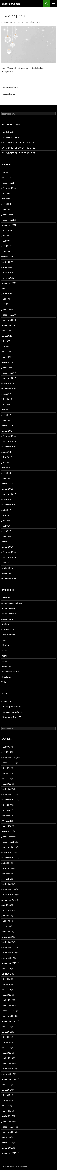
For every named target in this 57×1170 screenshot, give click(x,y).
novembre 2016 (8, 557)
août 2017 (6, 510)
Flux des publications (11, 706)
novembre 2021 (8, 272)
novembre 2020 (8, 320)
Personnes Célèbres (10, 671)
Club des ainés (7, 629)
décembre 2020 (8, 314)
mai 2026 (5, 172)
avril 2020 (6, 351)
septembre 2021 (8, 283)
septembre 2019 (8, 388)
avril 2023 (6, 204)
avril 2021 (6, 304)
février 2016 (7, 568)
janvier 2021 (7, 309)
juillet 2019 (6, 399)
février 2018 (7, 483)
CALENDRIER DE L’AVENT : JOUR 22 (18, 153)
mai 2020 (5, 346)
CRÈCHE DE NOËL (36, 22)
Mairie (4, 650)
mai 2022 (5, 241)
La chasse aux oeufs (10, 137)
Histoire (5, 645)
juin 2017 (5, 520)
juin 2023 (5, 193)
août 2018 (6, 452)
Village (4, 682)
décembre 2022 (8, 219)
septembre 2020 (8, 325)
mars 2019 (6, 420)
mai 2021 (5, 299)
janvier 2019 (7, 431)
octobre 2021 (7, 278)
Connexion (6, 701)
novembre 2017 (8, 494)
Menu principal (53, 3)
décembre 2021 (8, 267)
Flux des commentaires (11, 712)
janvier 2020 (7, 367)
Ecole (3, 640)
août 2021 (6, 288)
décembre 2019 (8, 372)
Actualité (5, 597)
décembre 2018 (8, 436)
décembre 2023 (8, 188)
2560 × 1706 (23, 22)
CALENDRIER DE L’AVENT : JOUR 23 (18, 148)
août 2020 (6, 330)
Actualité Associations (11, 603)
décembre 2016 (8, 552)
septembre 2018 (8, 446)
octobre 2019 (7, 383)
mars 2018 (6, 478)
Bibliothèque (7, 624)
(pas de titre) (7, 132)
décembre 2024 (8, 183)
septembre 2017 (8, 504)
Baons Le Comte (10, 3)
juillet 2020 (6, 336)
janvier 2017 (7, 547)
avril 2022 (6, 246)
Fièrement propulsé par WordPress (14, 1166)
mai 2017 (5, 525)
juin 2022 (5, 235)
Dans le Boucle (8, 634)
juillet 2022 (6, 230)
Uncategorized (8, 677)
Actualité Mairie (8, 613)
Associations (7, 619)
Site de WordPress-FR (11, 717)
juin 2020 (5, 341)
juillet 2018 (6, 457)
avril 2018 (6, 473)
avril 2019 (6, 415)
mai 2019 (5, 409)
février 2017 (7, 541)
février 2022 (7, 256)
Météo (4, 661)
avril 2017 (6, 531)
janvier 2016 (7, 573)
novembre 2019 (8, 378)
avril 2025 (6, 177)
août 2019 (6, 394)
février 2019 (7, 425)
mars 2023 (6, 209)
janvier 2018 (7, 489)
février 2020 (7, 362)
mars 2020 (6, 357)
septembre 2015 (8, 578)
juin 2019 (5, 404)
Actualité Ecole (8, 608)
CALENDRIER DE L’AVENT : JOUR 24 (18, 142)
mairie (4, 655)
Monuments (6, 666)
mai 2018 (5, 467)
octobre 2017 (7, 499)
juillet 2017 (6, 515)
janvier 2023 (7, 214)
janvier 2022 (7, 262)
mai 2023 (5, 198)
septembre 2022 (8, 225)
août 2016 (6, 562)
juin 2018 (5, 462)
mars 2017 (6, 536)
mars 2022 (6, 251)
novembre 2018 (8, 441)
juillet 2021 (6, 293)
